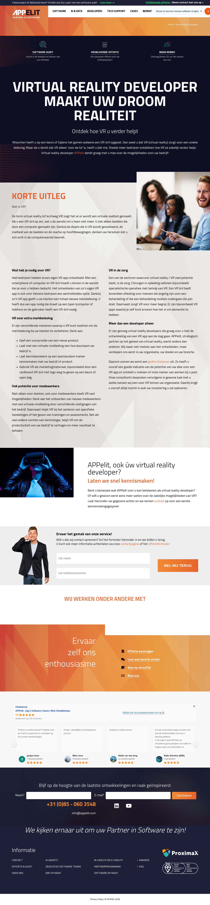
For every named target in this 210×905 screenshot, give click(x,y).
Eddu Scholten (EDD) (174, 755)
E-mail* (99, 795)
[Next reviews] (195, 744)
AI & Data (76, 11)
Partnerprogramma (107, 867)
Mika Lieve (78, 755)
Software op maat (106, 873)
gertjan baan (33, 755)
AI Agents (52, 860)
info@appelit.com (84, 813)
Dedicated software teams (63, 867)
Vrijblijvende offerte (158, 2)
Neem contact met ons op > (188, 2)
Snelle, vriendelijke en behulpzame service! (80, 731)
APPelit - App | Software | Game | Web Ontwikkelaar (42, 711)
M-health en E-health (108, 860)
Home (170, 25)
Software (59, 11)
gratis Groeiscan (159, 362)
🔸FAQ (140, 867)
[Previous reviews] (14, 744)
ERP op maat (53, 873)
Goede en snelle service (120, 730)
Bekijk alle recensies (133, 712)
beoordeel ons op (153, 712)
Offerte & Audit (22, 867)
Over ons (17, 873)
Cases (134, 11)
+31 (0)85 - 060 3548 (71, 804)
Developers (94, 11)
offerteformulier (159, 544)
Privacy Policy (96, 899)
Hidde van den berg (127, 755)
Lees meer (106, 3)
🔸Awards (142, 860)
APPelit (79, 153)
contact (159, 501)
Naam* (20, 795)
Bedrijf (147, 11)
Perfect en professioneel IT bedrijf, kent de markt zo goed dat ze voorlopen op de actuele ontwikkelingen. (36, 733)
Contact (17, 860)
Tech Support (116, 11)
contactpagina (130, 544)
